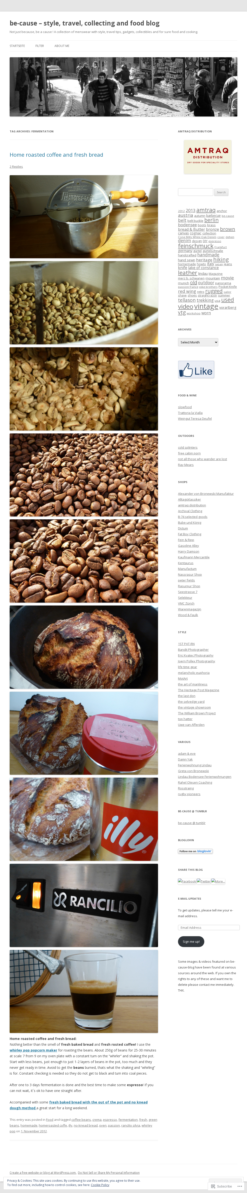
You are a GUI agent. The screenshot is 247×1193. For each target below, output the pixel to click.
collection (209, 233)
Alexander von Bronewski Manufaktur (206, 493)
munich (183, 283)
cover (221, 237)
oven (103, 1125)
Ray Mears (186, 465)
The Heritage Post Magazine (198, 690)
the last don (186, 696)
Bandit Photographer (193, 649)
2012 (181, 211)
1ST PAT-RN (186, 644)
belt (182, 220)
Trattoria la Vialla (190, 413)
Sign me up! (191, 941)
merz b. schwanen (191, 278)
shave (182, 295)
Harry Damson (188, 551)
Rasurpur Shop (189, 586)
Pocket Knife (228, 286)
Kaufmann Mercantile (194, 557)
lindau (203, 273)
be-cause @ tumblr (192, 823)
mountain (213, 278)
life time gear (187, 667)
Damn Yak (185, 759)
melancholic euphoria (194, 673)
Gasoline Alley (188, 545)
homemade (29, 1125)
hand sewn (186, 260)
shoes (192, 295)
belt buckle (195, 221)
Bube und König (189, 522)
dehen (230, 237)
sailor (227, 292)
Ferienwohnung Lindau (195, 765)
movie (227, 278)
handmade (208, 255)
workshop (193, 313)
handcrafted (187, 255)
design (197, 241)
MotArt (183, 678)
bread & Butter (191, 229)
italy (210, 263)
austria (185, 215)
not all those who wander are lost (202, 459)
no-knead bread (86, 1125)
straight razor (207, 295)
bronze (212, 229)
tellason (187, 300)
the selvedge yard (191, 701)
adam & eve (187, 753)
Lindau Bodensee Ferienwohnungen (204, 776)
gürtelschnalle (213, 251)
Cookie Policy (100, 1185)
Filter (39, 46)
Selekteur (185, 597)
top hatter (185, 719)
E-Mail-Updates (189, 898)
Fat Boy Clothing (189, 534)
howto (201, 264)
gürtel (197, 251)
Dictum (183, 528)
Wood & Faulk (188, 615)
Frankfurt (220, 247)
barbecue (213, 215)
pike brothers (208, 287)
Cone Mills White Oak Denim (197, 237)
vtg (182, 312)
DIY (205, 241)
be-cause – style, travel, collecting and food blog (84, 23)
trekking (205, 300)
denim (184, 240)
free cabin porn (189, 453)
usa (217, 300)
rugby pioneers (189, 794)
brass (211, 225)
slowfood (185, 407)
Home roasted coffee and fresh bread (56, 154)
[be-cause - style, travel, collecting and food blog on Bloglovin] (195, 852)
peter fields (186, 580)
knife (182, 267)
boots (202, 225)
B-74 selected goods (192, 517)
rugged (214, 290)
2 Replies (16, 166)
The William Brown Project (197, 713)
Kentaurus (185, 563)
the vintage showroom (194, 707)
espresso (110, 1119)
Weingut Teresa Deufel (195, 418)
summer (224, 295)
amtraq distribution (192, 505)
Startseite (17, 46)
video (185, 306)
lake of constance (203, 267)
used (227, 299)
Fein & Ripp (186, 540)
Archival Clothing (190, 511)
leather (187, 273)
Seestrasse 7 (187, 592)
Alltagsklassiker (189, 499)
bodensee (187, 224)
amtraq (206, 210)
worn (206, 313)
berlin (211, 220)
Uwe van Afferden (191, 724)
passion (114, 1125)
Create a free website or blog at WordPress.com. (43, 1173)
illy (70, 1125)
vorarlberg (227, 307)
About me (62, 46)
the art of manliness (192, 684)
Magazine (216, 274)
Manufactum (187, 569)
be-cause (228, 216)
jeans (228, 264)
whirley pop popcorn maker (33, 1050)
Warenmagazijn (189, 609)
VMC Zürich (186, 603)
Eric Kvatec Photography (195, 655)
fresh (143, 1119)
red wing (187, 291)
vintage (206, 306)
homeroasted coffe (53, 1125)
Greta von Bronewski (193, 771)
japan (219, 264)
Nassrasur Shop (190, 574)
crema (97, 1119)
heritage (204, 260)
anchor (222, 211)
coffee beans (81, 1119)
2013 (190, 210)
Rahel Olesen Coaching (195, 782)
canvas (183, 233)
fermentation (128, 1119)
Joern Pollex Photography (196, 661)
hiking (221, 259)
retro (200, 292)
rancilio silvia (130, 1125)
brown (227, 229)
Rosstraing (186, 788)
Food (49, 1119)
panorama (223, 283)
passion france (188, 287)
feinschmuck (195, 246)
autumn (199, 216)
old (193, 282)
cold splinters (188, 447)
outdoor (206, 282)
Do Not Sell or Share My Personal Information (109, 1173)
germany (185, 250)
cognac (195, 233)
